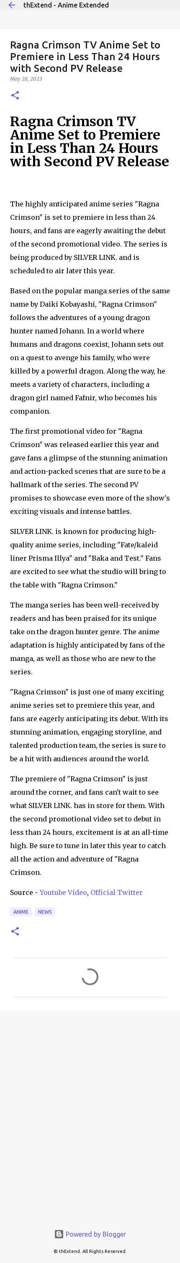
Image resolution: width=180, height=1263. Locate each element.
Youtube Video (63, 892)
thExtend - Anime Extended (66, 5)
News (45, 912)
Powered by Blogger (95, 1234)
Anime (20, 912)
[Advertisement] (90, 1113)
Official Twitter (116, 892)
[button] (15, 96)
